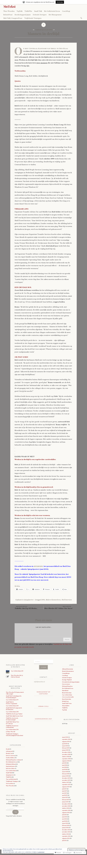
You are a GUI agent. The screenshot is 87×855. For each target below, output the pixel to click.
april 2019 (64, 743)
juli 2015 (64, 840)
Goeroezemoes (66, 684)
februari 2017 (65, 799)
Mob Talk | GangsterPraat (12, 18)
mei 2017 (64, 793)
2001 (43, 600)
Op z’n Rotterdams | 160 (12, 729)
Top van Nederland (11, 779)
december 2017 (66, 778)
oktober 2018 (65, 756)
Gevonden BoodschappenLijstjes (70, 682)
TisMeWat (28, 11)
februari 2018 (65, 773)
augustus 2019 (66, 741)
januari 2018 (65, 776)
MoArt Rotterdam (66, 692)
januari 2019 (65, 750)
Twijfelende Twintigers (32, 18)
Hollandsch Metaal (11, 764)
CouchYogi (66, 11)
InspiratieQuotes (10, 766)
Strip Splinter (65, 705)
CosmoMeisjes (66, 673)
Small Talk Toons (67, 703)
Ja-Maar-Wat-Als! (10, 731)
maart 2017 (65, 797)
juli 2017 (64, 789)
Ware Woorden (9, 11)
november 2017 (66, 780)
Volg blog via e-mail (15, 795)
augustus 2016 (66, 812)
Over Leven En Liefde (68, 697)
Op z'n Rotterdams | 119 (17, 671)
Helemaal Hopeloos (67, 686)
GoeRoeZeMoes (10, 757)
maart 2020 (65, 737)
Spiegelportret (28, 600)
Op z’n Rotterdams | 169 (12, 705)
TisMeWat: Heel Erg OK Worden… (26, 607)
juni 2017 (64, 791)
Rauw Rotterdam (66, 699)
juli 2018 (64, 763)
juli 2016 (64, 814)
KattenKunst (65, 690)
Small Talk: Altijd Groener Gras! (14, 716)
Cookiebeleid (40, 852)
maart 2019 (65, 745)
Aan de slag (60, 2)
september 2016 (66, 810)
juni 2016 (64, 816)
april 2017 (64, 795)
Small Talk (38, 11)
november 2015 (66, 832)
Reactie (67, 639)
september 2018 (66, 758)
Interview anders (10, 768)
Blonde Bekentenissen (68, 671)
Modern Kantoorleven (53, 600)
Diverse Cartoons (10, 755)
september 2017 (66, 784)
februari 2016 (65, 825)
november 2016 (66, 806)
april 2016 (64, 821)
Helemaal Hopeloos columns (13, 759)
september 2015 (66, 836)
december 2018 (66, 752)
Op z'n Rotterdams (11, 770)
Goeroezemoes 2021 (43, 719)
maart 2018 (65, 771)
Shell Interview (67, 600)
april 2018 (64, 769)
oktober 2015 (65, 834)
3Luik (7, 749)
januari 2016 (65, 827)
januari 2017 (65, 801)
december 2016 (66, 804)
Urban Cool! (43, 706)
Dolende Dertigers (40, 15)
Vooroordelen (9, 783)
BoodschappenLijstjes (23, 15)
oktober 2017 (65, 782)
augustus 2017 (65, 786)
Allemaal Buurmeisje (67, 669)
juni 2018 (64, 765)
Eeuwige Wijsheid (67, 679)
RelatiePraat (7, 15)
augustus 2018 (66, 761)
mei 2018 (64, 767)
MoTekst (9, 6)
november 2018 (66, 754)
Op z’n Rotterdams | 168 (12, 711)
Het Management (55, 15)
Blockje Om (9, 753)
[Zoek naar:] (81, 18)
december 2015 (66, 829)
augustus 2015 (65, 838)
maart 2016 (65, 823)
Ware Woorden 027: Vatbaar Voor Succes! (58, 607)
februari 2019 (65, 748)
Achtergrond (9, 751)
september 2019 (66, 739)
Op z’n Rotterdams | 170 (12, 699)
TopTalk (19, 11)
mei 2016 (64, 819)
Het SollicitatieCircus (52, 11)
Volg (15, 812)
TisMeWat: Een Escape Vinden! (14, 714)
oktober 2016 (65, 808)
